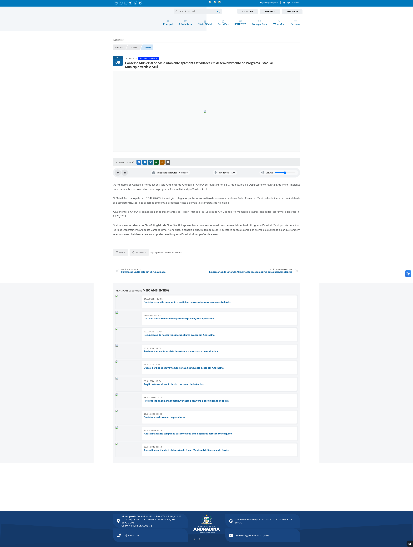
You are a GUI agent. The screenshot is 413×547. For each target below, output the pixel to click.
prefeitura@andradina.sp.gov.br (252, 535)
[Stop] (124, 172)
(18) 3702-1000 (131, 535)
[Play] (118, 172)
